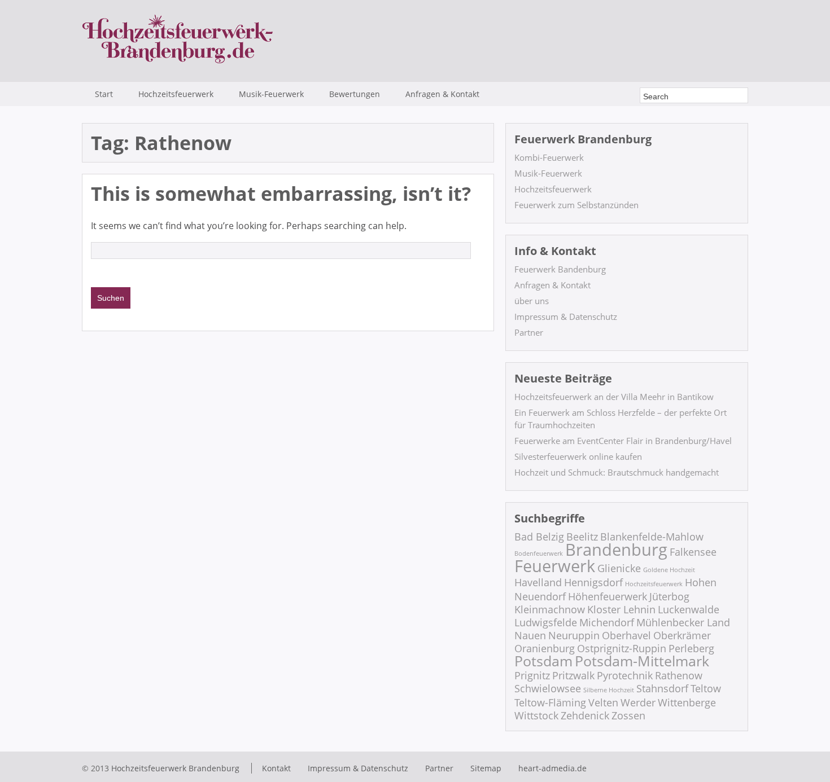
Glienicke (619, 568)
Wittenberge (687, 702)
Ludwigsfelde (545, 622)
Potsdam (543, 661)
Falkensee (693, 552)
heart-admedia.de (552, 768)
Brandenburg (616, 549)
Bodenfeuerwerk (538, 553)
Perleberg (691, 648)
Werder (638, 702)
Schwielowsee (547, 688)
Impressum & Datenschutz (565, 316)
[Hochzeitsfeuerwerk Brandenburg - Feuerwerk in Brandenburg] (178, 64)
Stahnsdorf (662, 688)
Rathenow (678, 675)
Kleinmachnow (549, 609)
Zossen (628, 715)
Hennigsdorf (593, 582)
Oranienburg (544, 648)
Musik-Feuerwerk (271, 94)
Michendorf (606, 622)
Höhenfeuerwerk (607, 596)
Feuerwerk (554, 566)
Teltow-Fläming (550, 702)
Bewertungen (354, 94)
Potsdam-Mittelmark (642, 661)
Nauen (530, 635)
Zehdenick (585, 715)
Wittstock (536, 715)
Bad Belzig (539, 536)
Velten (603, 702)
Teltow (706, 688)
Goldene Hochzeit (669, 570)
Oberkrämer (682, 635)
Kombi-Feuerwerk (549, 157)
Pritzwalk (573, 675)
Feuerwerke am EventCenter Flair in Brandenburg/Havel (623, 440)
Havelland (538, 582)
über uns (531, 300)
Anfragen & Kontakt (442, 94)
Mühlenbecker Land (683, 622)
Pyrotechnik (625, 675)
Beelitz (582, 536)
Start (104, 94)
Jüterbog (669, 596)
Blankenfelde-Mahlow (652, 536)
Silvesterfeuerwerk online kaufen (578, 456)
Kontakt (276, 768)
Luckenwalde (688, 609)
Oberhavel (626, 635)
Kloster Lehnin (621, 609)
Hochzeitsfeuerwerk (175, 94)
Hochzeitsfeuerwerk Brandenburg (175, 768)
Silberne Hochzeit (608, 690)
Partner (528, 332)
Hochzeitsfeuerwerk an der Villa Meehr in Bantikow (614, 396)
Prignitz (532, 675)
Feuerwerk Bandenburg (560, 269)
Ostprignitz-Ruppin (621, 648)
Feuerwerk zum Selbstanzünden (576, 204)
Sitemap (485, 768)
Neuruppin (574, 635)
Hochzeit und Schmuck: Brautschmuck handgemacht (616, 472)
